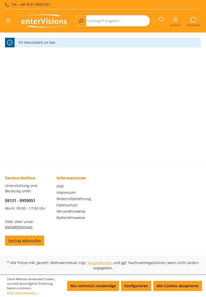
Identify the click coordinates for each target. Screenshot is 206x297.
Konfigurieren (136, 285)
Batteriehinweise (71, 217)
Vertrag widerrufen (24, 240)
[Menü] (9, 21)
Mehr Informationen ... (22, 292)
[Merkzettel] (161, 19)
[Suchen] (80, 20)
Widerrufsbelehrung (74, 198)
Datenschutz (67, 205)
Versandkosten (99, 262)
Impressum (66, 192)
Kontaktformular (19, 227)
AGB (60, 186)
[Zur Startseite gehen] (42, 20)
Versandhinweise (71, 211)
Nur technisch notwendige (93, 285)
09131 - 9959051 (20, 200)
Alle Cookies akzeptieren (178, 285)
